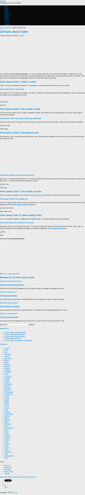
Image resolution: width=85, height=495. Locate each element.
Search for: (3, 324)
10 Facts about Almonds (9, 317)
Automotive (8, 358)
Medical (6, 416)
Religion (7, 440)
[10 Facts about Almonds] (8, 313)
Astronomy (7, 354)
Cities (6, 374)
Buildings (7, 364)
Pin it (6, 487)
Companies (8, 376)
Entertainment (8, 392)
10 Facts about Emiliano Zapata (14, 336)
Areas (6, 350)
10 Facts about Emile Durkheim (14, 334)
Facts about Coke (13, 273)
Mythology (7, 424)
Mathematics (8, 414)
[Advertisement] (42, 54)
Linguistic (7, 412)
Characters (7, 370)
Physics (7, 430)
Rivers (6, 442)
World (6, 458)
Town (6, 454)
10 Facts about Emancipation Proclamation (18, 340)
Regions (7, 438)
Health (6, 12)
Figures (6, 18)
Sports (6, 10)
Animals (7, 22)
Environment (8, 394)
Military (6, 418)
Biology (6, 360)
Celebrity (7, 368)
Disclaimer (7, 469)
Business (7, 366)
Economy (7, 388)
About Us (7, 465)
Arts (5, 20)
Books (6, 362)
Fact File (3, 1)
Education (7, 390)
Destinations (8, 384)
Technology (8, 452)
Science (7, 24)
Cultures (7, 382)
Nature (6, 426)
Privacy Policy (9, 471)
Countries (7, 378)
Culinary (8, 28)
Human (6, 406)
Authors (6, 356)
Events (6, 396)
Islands (6, 408)
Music (6, 8)
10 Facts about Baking (8, 296)
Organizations (8, 428)
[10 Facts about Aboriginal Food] (11, 281)
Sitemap (7, 473)
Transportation (9, 456)
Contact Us (8, 467)
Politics (6, 434)
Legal (6, 410)
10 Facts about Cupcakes (9, 306)
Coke (5, 273)
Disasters (7, 386)
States (6, 450)
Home (6, 6)
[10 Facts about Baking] (8, 292)
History (6, 16)
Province (7, 436)
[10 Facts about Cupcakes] (9, 303)
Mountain (7, 420)
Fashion (7, 398)
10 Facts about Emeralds (12, 338)
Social (6, 446)
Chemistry (7, 14)
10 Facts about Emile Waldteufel (14, 332)
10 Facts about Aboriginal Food (12, 285)
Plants (6, 432)
